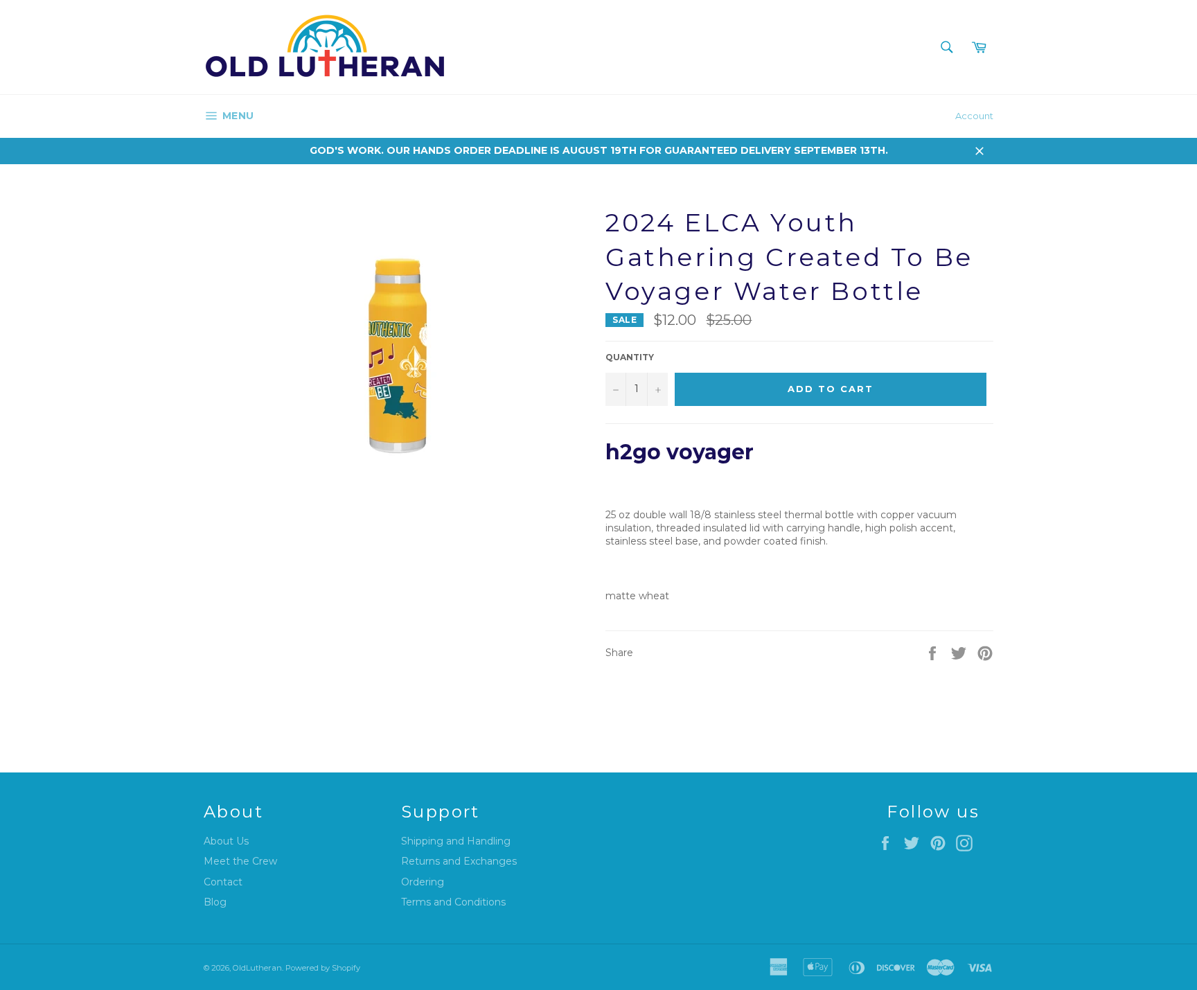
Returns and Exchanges (459, 861)
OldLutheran (257, 968)
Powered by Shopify (322, 968)
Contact (223, 882)
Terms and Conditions (453, 902)
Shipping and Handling (456, 841)
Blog (215, 902)
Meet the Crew (240, 861)
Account (974, 115)
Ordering (422, 882)
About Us (226, 841)
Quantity (629, 357)
